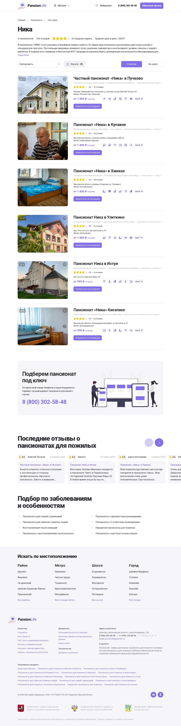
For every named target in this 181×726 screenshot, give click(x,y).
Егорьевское (98, 571)
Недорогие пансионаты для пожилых (120, 83)
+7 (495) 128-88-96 (127, 635)
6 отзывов (98, 272)
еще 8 (137, 99)
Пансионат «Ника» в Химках (99, 171)
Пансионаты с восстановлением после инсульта (142, 314)
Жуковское (98, 583)
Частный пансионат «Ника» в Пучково (108, 78)
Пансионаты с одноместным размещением (157, 268)
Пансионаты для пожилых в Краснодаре (117, 672)
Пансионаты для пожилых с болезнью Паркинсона (41, 684)
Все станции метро (65, 600)
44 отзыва (98, 180)
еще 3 (137, 281)
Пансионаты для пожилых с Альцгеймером (89, 268)
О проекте (22, 632)
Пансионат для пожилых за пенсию (120, 684)
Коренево (134, 583)
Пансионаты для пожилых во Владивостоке (38, 672)
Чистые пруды (62, 577)
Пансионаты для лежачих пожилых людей (89, 83)
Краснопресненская (65, 588)
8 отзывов (98, 226)
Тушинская (61, 583)
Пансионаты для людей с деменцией (150, 83)
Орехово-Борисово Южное (31, 588)
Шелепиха (60, 571)
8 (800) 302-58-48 (127, 5)
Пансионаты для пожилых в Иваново (78, 672)
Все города (135, 600)
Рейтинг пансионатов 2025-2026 (33, 652)
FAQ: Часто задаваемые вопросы (33, 640)
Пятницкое (97, 594)
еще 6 (137, 145)
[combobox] (40, 64)
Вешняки (22, 577)
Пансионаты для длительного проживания (123, 268)
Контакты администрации (30, 644)
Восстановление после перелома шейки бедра (90, 129)
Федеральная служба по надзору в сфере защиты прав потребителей (97, 708)
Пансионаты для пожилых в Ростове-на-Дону (86, 676)
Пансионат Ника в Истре (96, 263)
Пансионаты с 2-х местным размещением (152, 222)
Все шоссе (97, 600)
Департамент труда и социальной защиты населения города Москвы (43, 708)
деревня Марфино (138, 571)
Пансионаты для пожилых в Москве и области (59, 668)
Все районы (24, 600)
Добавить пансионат (68, 652)
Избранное (105, 5)
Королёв (133, 588)
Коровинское (99, 577)
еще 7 (137, 238)
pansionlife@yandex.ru (115, 639)
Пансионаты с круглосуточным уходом (88, 176)
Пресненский (24, 594)
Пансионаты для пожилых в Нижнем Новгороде (40, 676)
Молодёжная (62, 594)
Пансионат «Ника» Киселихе (99, 310)
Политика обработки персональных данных (75, 637)
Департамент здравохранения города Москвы (148, 708)
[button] (64, 95)
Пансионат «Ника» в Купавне (100, 124)
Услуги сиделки (116, 129)
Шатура (133, 594)
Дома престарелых (26, 668)
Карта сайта (64, 643)
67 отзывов (98, 87)
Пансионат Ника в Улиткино (99, 217)
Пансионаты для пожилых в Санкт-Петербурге (105, 668)
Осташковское (99, 588)
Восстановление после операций (40, 527)
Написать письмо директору (31, 648)
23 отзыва (98, 133)
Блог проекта (24, 636)
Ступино (133, 577)
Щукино (22, 571)
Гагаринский (24, 583)
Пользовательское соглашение (72, 632)
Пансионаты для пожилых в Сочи (125, 676)
